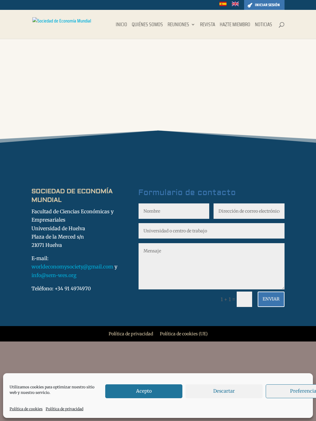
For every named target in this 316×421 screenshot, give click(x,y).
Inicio (121, 25)
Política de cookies (26, 409)
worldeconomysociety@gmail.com (72, 267)
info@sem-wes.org (54, 275)
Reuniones (178, 25)
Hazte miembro (235, 25)
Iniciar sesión (267, 4)
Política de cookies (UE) (184, 334)
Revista (207, 25)
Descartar (224, 391)
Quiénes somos (147, 25)
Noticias (263, 25)
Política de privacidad (64, 409)
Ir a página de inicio (49, 95)
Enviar (271, 299)
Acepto (144, 391)
